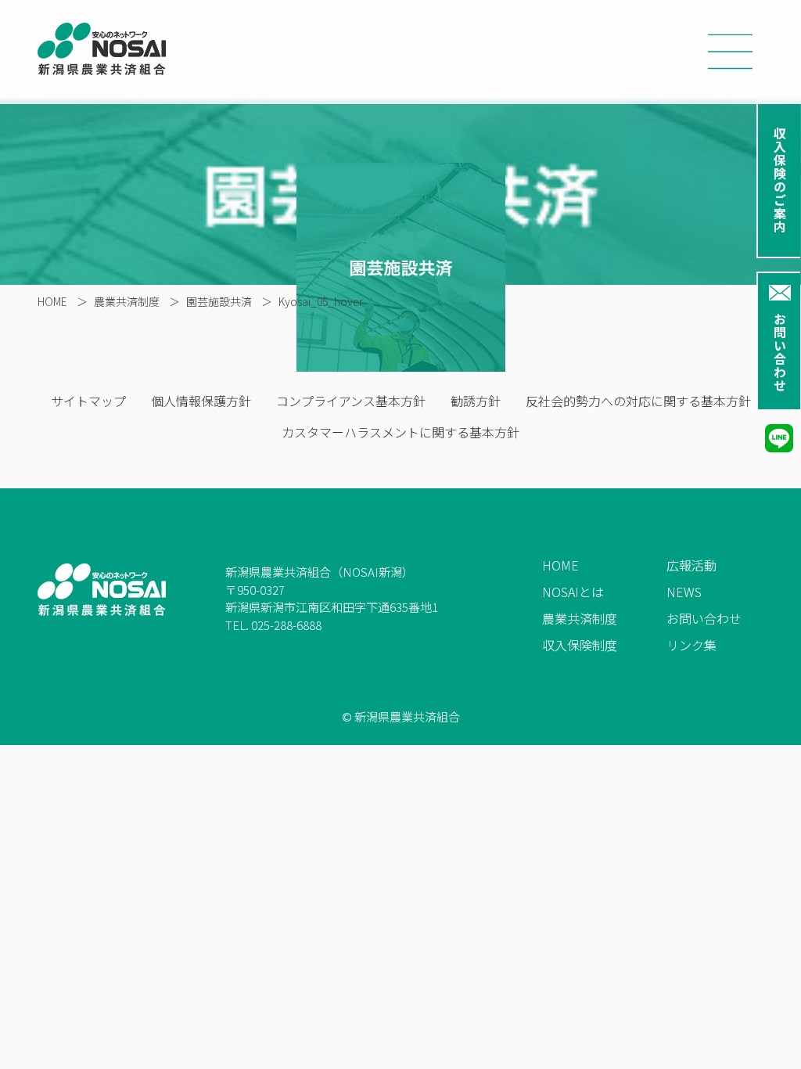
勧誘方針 (476, 400)
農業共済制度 (127, 301)
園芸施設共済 (219, 301)
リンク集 (691, 644)
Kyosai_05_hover (320, 301)
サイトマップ (88, 400)
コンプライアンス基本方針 (351, 400)
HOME (52, 301)
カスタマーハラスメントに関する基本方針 (400, 432)
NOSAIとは (573, 591)
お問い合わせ (779, 352)
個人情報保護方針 (201, 400)
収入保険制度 (579, 644)
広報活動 (691, 565)
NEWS (684, 591)
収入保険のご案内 (779, 180)
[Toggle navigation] (730, 52)
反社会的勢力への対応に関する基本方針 (638, 400)
